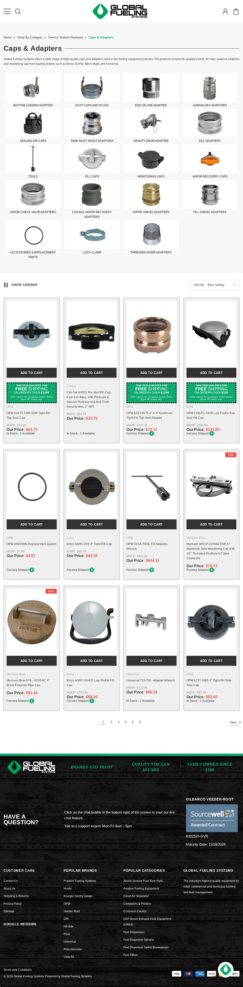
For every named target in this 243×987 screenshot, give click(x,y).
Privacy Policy (13, 903)
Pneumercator (73, 949)
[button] (226, 970)
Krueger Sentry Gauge (78, 896)
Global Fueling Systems (76, 976)
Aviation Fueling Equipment (141, 888)
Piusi (67, 934)
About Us (9, 888)
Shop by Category (29, 37)
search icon (17, 11)
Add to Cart (31, 373)
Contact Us (11, 881)
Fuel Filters (130, 955)
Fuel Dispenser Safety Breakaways (145, 947)
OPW (67, 903)
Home (8, 37)
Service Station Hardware (65, 37)
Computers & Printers (137, 903)
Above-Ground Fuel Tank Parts (143, 881)
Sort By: (199, 285)
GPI (66, 919)
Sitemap (9, 911)
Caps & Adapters (101, 37)
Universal (70, 941)
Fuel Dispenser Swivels (138, 939)
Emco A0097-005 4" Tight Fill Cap (89, 544)
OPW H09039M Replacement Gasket (31, 544)
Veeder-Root (72, 911)
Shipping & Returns (16, 896)
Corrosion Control (134, 911)
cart (235, 11)
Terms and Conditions (18, 970)
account (225, 11)
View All (69, 957)
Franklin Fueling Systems (80, 881)
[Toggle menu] (7, 11)
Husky (68, 888)
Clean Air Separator (136, 896)
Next (234, 722)
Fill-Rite (69, 926)
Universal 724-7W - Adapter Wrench (150, 680)
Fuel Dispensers (134, 932)
